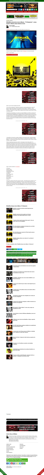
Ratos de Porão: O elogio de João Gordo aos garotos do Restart (24, 338)
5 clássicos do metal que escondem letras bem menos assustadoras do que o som (23, 272)
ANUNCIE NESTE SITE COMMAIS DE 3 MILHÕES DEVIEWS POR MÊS (41, 472)
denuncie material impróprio (28, 456)
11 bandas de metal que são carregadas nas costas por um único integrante (24, 296)
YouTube (18, 255)
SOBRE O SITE (9, 3)
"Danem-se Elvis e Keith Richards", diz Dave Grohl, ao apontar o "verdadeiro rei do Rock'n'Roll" (23, 356)
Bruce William (12, 25)
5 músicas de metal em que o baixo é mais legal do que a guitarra (24, 284)
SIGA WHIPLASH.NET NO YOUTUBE (13, 49)
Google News (23, 255)
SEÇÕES (25, 11)
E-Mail (28, 255)
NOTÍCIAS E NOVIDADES (11, 11)
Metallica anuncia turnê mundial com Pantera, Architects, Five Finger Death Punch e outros (22, 215)
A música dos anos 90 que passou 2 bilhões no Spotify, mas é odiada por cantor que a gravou (24, 332)
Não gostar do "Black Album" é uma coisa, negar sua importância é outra (23, 308)
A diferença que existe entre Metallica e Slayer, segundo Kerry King (24, 320)
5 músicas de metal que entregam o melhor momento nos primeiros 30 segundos (24, 302)
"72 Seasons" (18, 166)
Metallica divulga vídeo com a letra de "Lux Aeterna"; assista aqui (23, 239)
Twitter (13, 255)
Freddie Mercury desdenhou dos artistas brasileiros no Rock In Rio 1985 (24, 350)
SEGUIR (29, 3)
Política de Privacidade (16, 457)
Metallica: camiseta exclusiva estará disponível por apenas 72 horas (23, 209)
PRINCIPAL (21, 444)
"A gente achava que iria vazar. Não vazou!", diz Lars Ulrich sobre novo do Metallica (23, 221)
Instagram (9, 255)
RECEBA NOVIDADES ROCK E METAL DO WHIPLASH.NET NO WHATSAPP (22, 0)
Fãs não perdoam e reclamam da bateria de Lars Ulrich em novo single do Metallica (24, 227)
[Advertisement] (13, 129)
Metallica (11, 20)
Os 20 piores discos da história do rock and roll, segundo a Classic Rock (24, 266)
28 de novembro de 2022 (16, 26)
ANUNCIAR (14, 3)
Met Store (20, 114)
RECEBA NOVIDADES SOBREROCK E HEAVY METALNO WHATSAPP (3, 472)
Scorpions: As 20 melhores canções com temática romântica (23, 344)
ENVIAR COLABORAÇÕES (22, 3)
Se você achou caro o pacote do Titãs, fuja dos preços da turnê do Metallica (24, 233)
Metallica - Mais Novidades (12, 54)
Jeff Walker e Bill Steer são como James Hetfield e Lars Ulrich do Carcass (24, 278)
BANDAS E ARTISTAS (31, 11)
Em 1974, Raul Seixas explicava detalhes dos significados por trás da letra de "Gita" (24, 326)
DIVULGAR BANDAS (9, 448)
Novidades (7, 20)
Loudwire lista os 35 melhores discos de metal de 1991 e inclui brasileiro (24, 290)
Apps (31, 255)
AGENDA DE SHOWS (19, 11)
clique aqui (21, 183)
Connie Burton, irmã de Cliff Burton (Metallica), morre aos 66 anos (24, 314)
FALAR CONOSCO (34, 3)
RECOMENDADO (22, 445)
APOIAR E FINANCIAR (10, 449)
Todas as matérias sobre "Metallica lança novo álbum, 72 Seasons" (20, 244)
